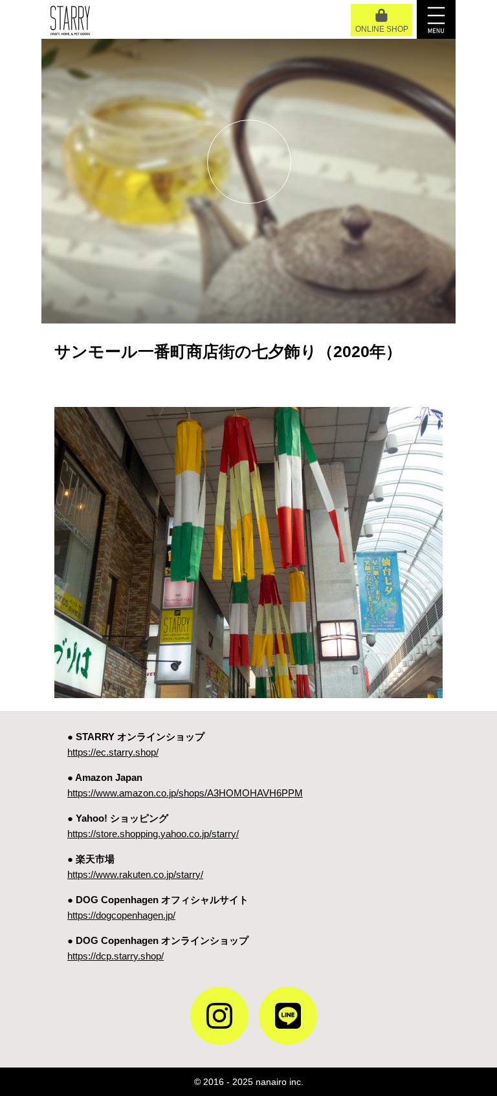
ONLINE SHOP (381, 29)
